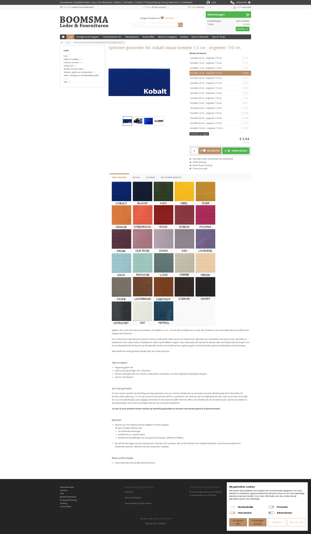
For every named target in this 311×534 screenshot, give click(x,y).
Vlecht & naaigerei (167, 36)
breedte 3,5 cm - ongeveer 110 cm (219, 93)
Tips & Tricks (218, 36)
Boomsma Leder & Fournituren (63, 36)
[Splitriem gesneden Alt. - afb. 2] (138, 121)
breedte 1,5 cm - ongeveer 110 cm (219, 73)
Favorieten (169, 18)
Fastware (162, 523)
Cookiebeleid (186, 2)
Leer (70, 36)
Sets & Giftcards (199, 36)
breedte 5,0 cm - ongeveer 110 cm (219, 103)
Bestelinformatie (82, 2)
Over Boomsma (105, 2)
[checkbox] (232, 507)
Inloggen (144, 18)
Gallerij (117, 2)
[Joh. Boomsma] (84, 20)
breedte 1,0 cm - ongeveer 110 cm (219, 63)
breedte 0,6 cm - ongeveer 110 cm (219, 58)
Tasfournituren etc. (112, 36)
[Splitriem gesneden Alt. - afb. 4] (159, 121)
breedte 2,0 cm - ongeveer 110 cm (219, 78)
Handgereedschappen (87, 36)
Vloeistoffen (148, 36)
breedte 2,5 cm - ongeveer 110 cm (219, 83)
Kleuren (150, 177)
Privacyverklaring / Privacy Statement (161, 2)
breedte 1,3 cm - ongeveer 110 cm (219, 68)
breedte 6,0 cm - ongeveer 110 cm (219, 108)
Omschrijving (119, 177)
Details (136, 177)
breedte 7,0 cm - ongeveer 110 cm (219, 113)
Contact (138, 2)
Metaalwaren (132, 36)
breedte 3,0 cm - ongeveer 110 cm (219, 88)
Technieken (128, 2)
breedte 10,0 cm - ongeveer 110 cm (219, 128)
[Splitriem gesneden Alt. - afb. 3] (148, 121)
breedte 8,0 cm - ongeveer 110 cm (219, 118)
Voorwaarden (66, 2)
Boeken (184, 36)
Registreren (154, 18)
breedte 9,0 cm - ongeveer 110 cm (219, 123)
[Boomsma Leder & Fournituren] (61, 42)
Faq (93, 2)
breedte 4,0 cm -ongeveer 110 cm (219, 98)
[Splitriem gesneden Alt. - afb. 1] (139, 82)
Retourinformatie (171, 177)
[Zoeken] (180, 25)
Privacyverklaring (68, 500)
